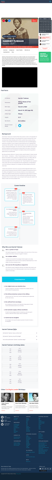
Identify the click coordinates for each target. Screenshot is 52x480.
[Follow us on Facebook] (43, 469)
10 (45, 24)
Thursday (27, 445)
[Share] (9, 21)
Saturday (27, 447)
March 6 (19, 350)
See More (3, 410)
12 (48, 24)
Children (40, 420)
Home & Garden (41, 423)
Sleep (40, 426)
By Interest (41, 434)
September (28, 427)
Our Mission (16, 418)
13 (50, 24)
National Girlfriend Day (43, 442)
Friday (27, 446)
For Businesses (16, 424)
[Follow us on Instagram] (45, 469)
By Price (40, 437)
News (15, 430)
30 (43, 31)
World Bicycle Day (42, 452)
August (27, 426)
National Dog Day (42, 453)
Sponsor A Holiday (17, 444)
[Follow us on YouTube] (40, 469)
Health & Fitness (41, 421)
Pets (39, 425)
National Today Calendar (30, 452)
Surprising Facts (6, 52)
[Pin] (3, 21)
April (27, 421)
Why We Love (27, 50)
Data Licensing (16, 445)
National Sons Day (42, 446)
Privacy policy (18, 473)
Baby (39, 418)
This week (28, 439)
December (28, 431)
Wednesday (28, 444)
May (27, 423)
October (27, 428)
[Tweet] (6, 21)
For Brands (16, 426)
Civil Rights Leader (9, 36)
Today (27, 435)
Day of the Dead (41, 444)
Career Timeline (19, 50)
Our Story (15, 419)
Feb (40, 18)
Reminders (16, 431)
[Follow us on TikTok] (50, 469)
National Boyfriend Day (43, 445)
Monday (27, 441)
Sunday (27, 440)
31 (45, 31)
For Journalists (16, 425)
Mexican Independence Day (44, 447)
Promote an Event (17, 437)
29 (41, 31)
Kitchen (40, 424)
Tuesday (27, 442)
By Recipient (41, 438)
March (27, 420)
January (27, 418)
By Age (40, 433)
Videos (15, 432)
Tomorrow (28, 437)
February (27, 419)
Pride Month (41, 448)
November (28, 430)
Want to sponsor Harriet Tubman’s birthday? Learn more (19, 46)
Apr (49, 18)
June (27, 424)
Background (11, 50)
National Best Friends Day (43, 449)
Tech (39, 427)
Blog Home (28, 461)
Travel (40, 428)
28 (40, 31)
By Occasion (41, 435)
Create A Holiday (17, 442)
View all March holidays (45, 48)
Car (39, 419)
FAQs (13, 52)
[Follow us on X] (48, 469)
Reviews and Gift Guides (30, 456)
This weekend (28, 438)
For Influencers (16, 427)
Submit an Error (16, 438)
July (27, 425)
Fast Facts (5, 50)
